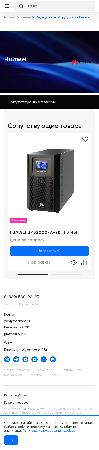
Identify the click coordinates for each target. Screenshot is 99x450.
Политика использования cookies (48, 430)
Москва (36, 375)
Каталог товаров (16, 402)
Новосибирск (13, 375)
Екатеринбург (72, 370)
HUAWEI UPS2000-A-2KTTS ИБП (44, 233)
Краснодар (46, 370)
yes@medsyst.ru (17, 321)
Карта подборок (15, 395)
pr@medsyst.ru (15, 334)
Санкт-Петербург (17, 370)
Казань (55, 375)
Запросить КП (49, 251)
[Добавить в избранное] (85, 139)
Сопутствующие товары (32, 102)
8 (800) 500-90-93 (21, 297)
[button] (33, 274)
